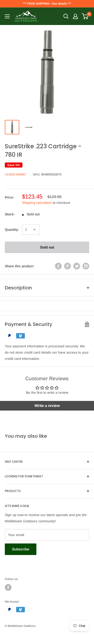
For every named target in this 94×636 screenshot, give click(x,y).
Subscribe (20, 549)
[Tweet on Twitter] (76, 266)
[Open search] (66, 16)
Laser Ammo (15, 174)
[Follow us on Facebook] (8, 587)
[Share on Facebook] (58, 266)
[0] (85, 16)
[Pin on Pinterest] (67, 266)
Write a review (47, 406)
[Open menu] (7, 16)
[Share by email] (85, 266)
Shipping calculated (37, 203)
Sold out (47, 247)
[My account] (75, 16)
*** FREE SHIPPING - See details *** (47, 3)
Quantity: (12, 229)
